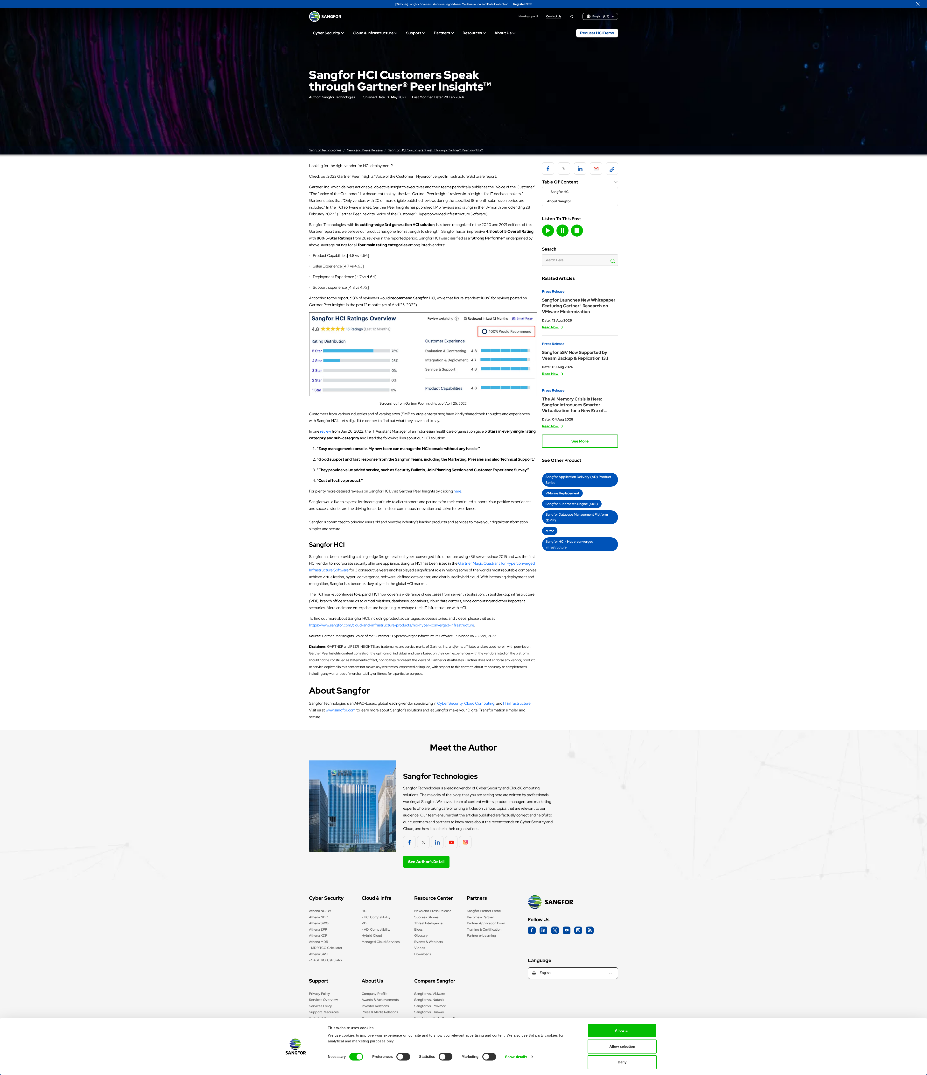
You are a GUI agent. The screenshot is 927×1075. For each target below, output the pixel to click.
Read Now (550, 327)
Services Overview (323, 1000)
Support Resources (324, 1012)
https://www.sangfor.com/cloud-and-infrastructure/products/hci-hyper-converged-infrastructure (391, 625)
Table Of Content (560, 182)
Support (413, 32)
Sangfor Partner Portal (484, 911)
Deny (622, 1062)
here (457, 491)
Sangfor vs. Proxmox (430, 1006)
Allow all (622, 1030)
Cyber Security (326, 32)
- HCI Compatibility (376, 917)
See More (580, 441)
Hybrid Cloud (372, 935)
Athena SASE (319, 954)
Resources (472, 32)
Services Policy (320, 1006)
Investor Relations (375, 1006)
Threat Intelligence (428, 923)
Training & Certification (484, 929)
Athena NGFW (320, 911)
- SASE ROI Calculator (325, 960)
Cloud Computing (479, 703)
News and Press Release (365, 150)
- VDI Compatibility (376, 929)
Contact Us (553, 16)
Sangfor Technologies (338, 97)
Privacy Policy (319, 993)
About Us (503, 32)
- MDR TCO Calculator (325, 948)
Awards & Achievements (380, 1000)
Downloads (422, 954)
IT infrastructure (517, 703)
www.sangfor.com (341, 710)
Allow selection (622, 1046)
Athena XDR (318, 935)
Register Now (522, 4)
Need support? (528, 16)
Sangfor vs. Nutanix (429, 1000)
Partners (442, 32)
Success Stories (426, 917)
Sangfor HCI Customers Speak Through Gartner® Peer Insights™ (435, 150)
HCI (364, 911)
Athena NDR (318, 917)
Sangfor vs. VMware (429, 993)
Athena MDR (318, 942)
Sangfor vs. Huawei (429, 1012)
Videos (419, 948)
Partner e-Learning (481, 935)
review (325, 431)
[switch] (403, 1057)
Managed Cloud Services (381, 942)
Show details (516, 1057)
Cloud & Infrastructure (373, 32)
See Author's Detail (426, 861)
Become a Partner (480, 917)
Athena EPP (318, 929)
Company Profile (374, 993)
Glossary (421, 935)
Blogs (418, 929)
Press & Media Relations (380, 1012)
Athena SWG (319, 923)
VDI (364, 923)
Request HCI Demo (597, 32)
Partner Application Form (486, 923)
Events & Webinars (428, 942)
